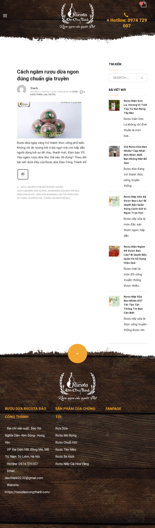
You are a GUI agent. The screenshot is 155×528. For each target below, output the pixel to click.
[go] (142, 78)
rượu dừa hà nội (26, 194)
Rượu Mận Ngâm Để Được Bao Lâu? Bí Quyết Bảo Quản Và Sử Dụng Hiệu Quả (135, 254)
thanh (34, 88)
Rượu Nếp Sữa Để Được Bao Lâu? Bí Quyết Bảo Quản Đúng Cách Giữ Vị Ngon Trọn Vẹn (135, 204)
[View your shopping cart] (143, 4)
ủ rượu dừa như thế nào (57, 198)
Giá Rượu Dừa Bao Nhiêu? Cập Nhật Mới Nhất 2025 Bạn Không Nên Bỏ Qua (135, 154)
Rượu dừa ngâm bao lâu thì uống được (57, 194)
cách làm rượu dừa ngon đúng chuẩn (41, 187)
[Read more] (23, 179)
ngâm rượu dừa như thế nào (63, 191)
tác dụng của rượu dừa (29, 198)
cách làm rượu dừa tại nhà (32, 191)
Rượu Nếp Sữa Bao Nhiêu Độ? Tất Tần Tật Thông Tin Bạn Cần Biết (133, 304)
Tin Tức (52, 94)
